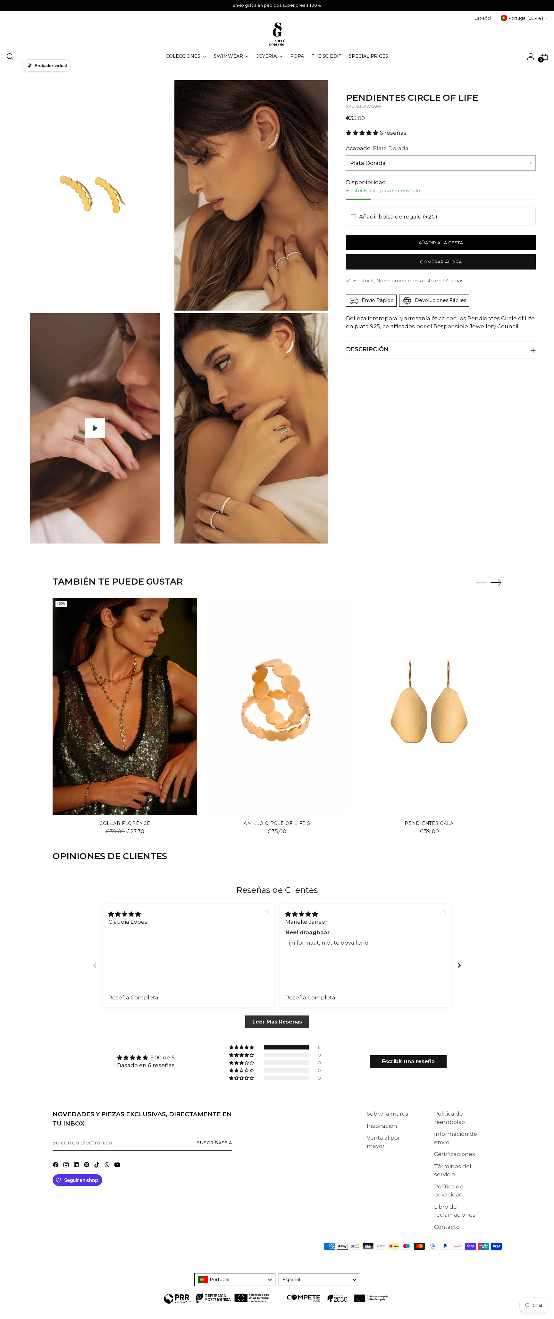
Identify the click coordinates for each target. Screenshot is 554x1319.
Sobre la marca (387, 1113)
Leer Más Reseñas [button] (277, 1021)
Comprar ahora (441, 261)
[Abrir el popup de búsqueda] (10, 56)
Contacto (447, 1227)
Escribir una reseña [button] (408, 1061)
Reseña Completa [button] (133, 997)
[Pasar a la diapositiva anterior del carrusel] (481, 582)
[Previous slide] (95, 965)
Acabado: (377, 148)
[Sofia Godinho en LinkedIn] (77, 1165)
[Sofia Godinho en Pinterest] (87, 1165)
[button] (363, 133)
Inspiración (382, 1126)
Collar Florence (124, 823)
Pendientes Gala (429, 823)
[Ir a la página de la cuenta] (530, 56)
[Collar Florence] (125, 706)
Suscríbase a (214, 1142)
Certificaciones (454, 1154)
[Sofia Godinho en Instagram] (67, 1165)
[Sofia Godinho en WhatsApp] (108, 1165)
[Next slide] (459, 965)
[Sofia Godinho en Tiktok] (97, 1165)
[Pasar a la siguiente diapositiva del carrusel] (496, 582)
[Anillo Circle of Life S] (277, 706)
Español (482, 18)
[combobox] (235, 1279)
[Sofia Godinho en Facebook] (56, 1165)
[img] (124, 914)
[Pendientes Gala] (429, 706)
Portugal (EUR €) (525, 18)
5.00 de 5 (162, 1057)
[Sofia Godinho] (277, 34)
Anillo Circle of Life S (277, 823)
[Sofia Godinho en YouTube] (118, 1165)
